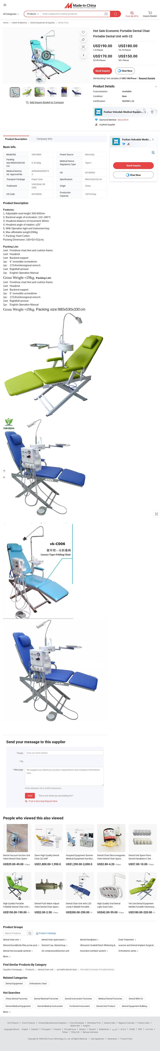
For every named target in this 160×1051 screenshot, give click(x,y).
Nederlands (104, 1029)
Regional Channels (126, 1023)
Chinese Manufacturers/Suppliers (52, 1023)
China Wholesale (77, 1023)
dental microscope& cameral (17, 950)
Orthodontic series (127, 950)
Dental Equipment (14, 983)
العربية (114, 1029)
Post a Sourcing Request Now (41, 801)
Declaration (112, 1038)
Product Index (143, 1023)
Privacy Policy (126, 1038)
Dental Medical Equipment (18, 1006)
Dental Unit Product (105, 1006)
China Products (28, 1023)
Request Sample (147, 78)
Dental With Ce (136, 998)
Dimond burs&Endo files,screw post (20, 945)
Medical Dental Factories (110, 998)
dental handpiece (88, 939)
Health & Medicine (19, 22)
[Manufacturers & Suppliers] (80, 5)
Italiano (82, 1029)
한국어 (123, 1029)
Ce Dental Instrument (79, 1006)
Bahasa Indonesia (90, 1032)
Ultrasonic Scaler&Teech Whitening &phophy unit (103, 945)
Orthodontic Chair (38, 983)
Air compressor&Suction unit (55, 950)
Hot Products (13, 1023)
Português (46, 1029)
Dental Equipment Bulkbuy (134, 1006)
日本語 (132, 1029)
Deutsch (92, 1029)
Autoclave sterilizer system (93, 950)
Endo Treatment (126, 939)
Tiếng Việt (75, 1032)
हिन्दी (140, 1029)
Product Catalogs (47, 933)
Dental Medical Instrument (50, 1006)
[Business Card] (153, 152)
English (25, 1029)
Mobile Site (75, 1025)
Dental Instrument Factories (78, 998)
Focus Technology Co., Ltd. (59, 1038)
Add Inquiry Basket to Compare (47, 102)
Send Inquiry (102, 70)
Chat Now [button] (127, 70)
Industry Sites (109, 1023)
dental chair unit (11, 939)
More (6, 1011)
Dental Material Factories (46, 998)
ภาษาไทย (149, 1029)
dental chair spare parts (53, 939)
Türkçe (65, 1032)
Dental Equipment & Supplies (42, 22)
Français (57, 1029)
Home (5, 22)
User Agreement (97, 1038)
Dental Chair (63, 22)
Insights (86, 1025)
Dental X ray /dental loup (53, 945)
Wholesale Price (94, 1023)
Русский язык (70, 1029)
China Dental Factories (17, 998)
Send (30, 795)
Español (34, 1029)
